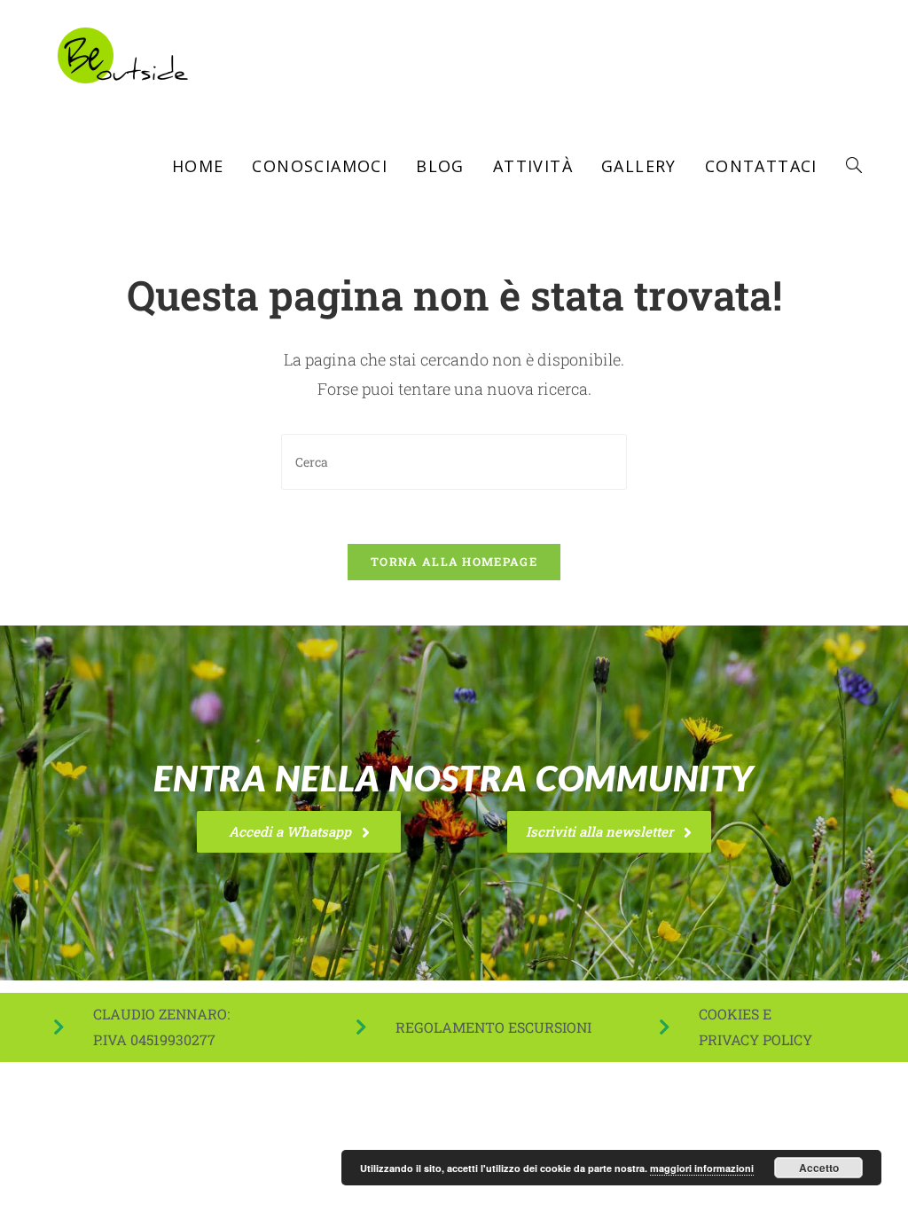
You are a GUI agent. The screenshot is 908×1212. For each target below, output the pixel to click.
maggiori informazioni (702, 1168)
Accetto (819, 1168)
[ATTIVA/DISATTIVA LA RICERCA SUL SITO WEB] (854, 166)
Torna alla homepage (454, 562)
